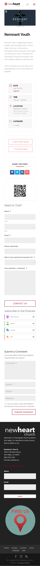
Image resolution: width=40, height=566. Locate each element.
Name (7, 211)
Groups (14, 548)
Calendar (15, 550)
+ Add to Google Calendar (20, 142)
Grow (31, 548)
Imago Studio (24, 563)
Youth (17, 125)
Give (23, 550)
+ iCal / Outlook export (20, 149)
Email (7, 235)
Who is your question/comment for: (19, 257)
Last (6, 231)
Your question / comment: (15, 268)
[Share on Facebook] (12, 172)
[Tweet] (17, 172)
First (6, 221)
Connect (23, 548)
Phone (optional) (11, 246)
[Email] (27, 172)
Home (6, 548)
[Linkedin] (22, 172)
